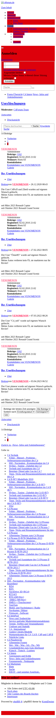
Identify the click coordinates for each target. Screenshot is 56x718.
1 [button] (7, 141)
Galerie (10, 12)
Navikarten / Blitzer (18, 610)
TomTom (13, 605)
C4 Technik (12, 455)
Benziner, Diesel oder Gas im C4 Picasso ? (29, 527)
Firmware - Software (19, 613)
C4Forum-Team (21, 109)
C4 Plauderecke (14, 640)
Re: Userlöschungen (13, 173)
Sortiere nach (10, 411)
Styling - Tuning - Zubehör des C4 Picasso (29, 522)
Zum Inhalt (6, 7)
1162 (19, 154)
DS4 (11, 506)
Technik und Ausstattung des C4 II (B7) (28, 495)
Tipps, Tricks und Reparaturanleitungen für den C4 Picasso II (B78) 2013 (30, 571)
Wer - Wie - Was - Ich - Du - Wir (24, 645)
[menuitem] (18, 34)
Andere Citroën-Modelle (20, 632)
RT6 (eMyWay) (16, 597)
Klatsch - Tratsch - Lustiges (22, 650)
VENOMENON (9, 149)
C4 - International (17, 629)
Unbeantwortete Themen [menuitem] (25, 28)
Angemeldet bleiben (13, 72)
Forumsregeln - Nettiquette (21, 661)
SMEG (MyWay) (17, 599)
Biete (11, 666)
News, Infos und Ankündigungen (24, 658)
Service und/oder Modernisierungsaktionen (29, 621)
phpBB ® (17, 701)
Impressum (12, 696)
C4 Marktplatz (14, 664)
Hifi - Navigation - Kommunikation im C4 (29, 463)
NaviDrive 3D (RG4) (19, 591)
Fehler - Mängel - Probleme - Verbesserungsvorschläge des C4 (22, 459)
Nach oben (12, 691)
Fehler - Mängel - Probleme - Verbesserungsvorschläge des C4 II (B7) (26, 483)
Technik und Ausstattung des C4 (24, 468)
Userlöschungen (13, 103)
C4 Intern (11, 653)
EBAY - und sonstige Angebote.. (24, 672)
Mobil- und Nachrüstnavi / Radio (24, 607)
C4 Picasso (12, 508)
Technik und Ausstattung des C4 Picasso (28, 524)
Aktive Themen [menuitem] (20, 31)
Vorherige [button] (11, 138)
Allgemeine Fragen (18, 642)
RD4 (11, 586)
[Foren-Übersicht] (7, 2)
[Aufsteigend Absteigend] (42, 411)
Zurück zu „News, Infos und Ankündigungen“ (23, 445)
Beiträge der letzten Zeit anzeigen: (20, 409)
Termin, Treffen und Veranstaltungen (26, 624)
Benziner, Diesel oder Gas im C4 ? (25, 471)
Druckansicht (13, 120)
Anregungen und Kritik (20, 656)
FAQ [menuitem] (15, 20)
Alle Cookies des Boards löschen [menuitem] (22, 694)
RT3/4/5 (13, 594)
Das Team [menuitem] (18, 23)
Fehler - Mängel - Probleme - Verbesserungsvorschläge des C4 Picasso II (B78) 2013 (30, 543)
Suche (36, 126)
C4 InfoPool (13, 615)
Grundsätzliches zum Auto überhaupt (26, 648)
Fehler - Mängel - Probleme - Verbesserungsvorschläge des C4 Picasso (26, 512)
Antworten (6, 114)
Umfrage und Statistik (19, 626)
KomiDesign (48, 701)
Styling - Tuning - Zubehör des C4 (25, 466)
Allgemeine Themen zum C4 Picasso (26, 535)
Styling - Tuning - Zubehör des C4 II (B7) (29, 492)
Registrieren (7, 59)
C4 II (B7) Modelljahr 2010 (20, 479)
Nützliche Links (16, 637)
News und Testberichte (20, 618)
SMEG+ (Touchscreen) (20, 602)
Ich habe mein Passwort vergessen (20, 69)
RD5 (11, 589)
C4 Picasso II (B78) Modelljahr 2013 (24, 538)
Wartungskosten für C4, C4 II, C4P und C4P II (31, 634)
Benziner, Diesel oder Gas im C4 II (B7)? (28, 498)
